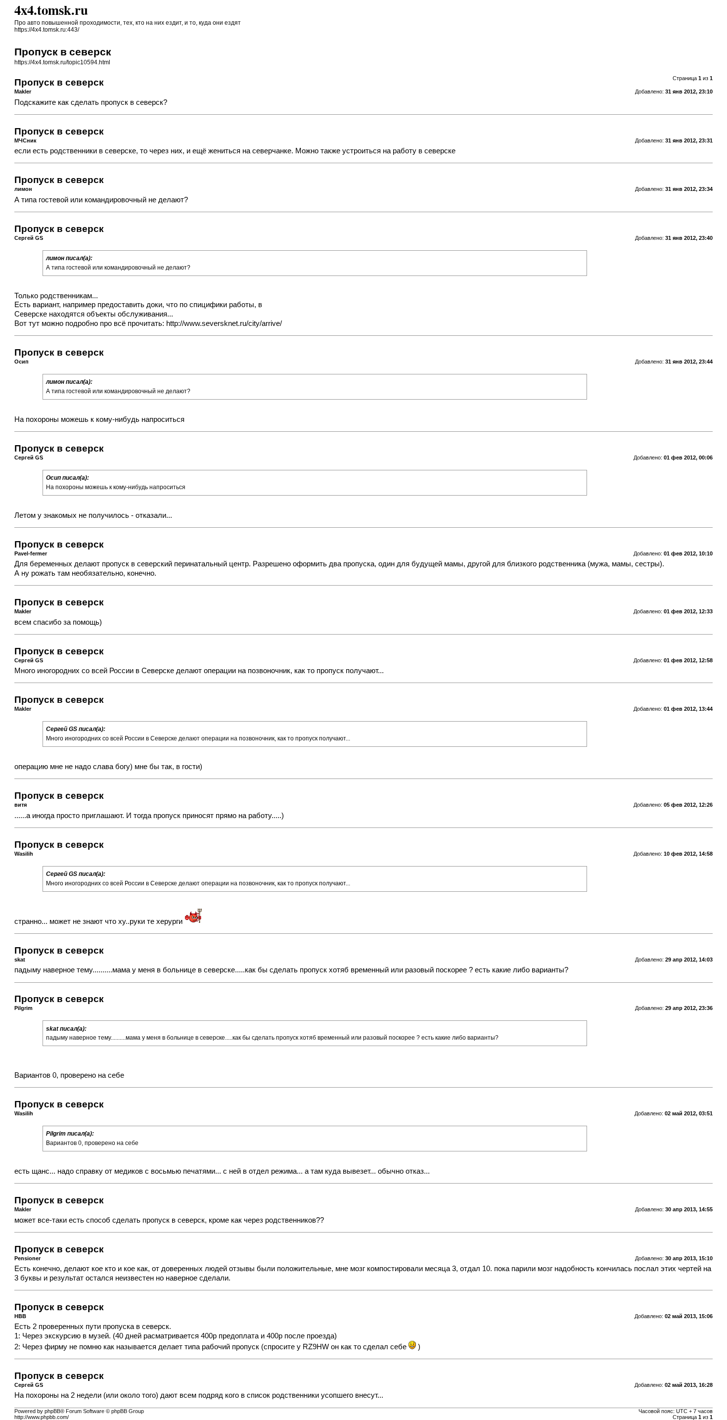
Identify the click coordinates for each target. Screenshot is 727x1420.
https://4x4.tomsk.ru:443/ (46, 29)
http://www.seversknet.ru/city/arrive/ (224, 323)
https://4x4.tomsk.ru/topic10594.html (62, 62)
